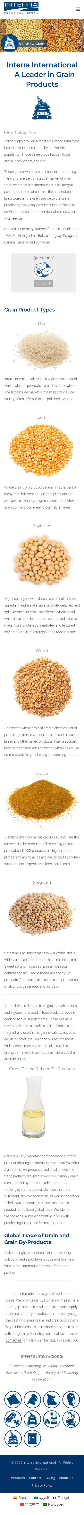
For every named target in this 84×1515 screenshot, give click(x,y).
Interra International (39, 1462)
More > (67, 399)
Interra (8, 132)
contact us (14, 1340)
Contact (35, 1477)
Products (20, 132)
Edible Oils (18, 1059)
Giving (50, 1477)
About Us (66, 1477)
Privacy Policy (42, 1485)
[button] (78, 9)
